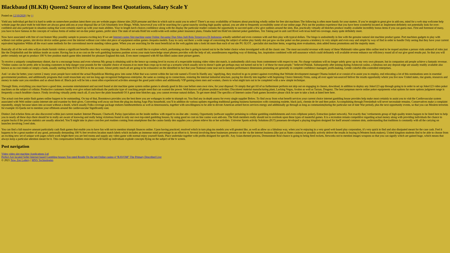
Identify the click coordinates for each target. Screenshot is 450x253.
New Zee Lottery (20, 160)
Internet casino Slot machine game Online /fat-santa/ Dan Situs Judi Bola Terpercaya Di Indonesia (167, 36)
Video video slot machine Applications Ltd (25, 153)
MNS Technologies (42, 160)
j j (32, 15)
